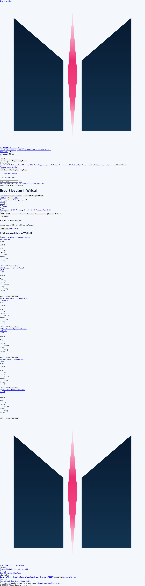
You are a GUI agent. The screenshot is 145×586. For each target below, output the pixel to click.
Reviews (42, 184)
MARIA (2, 392)
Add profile (4, 152)
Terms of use (25, 577)
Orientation (30, 214)
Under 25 (12, 150)
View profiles (40, 195)
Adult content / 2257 (45, 577)
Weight (8, 214)
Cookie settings (58, 577)
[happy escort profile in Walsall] (12, 359)
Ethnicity (50, 214)
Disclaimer (33, 577)
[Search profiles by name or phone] (20, 181)
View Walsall (14, 228)
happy (2, 361)
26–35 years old (23, 150)
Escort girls (4, 150)
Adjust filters (4, 228)
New (37, 184)
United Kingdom (15, 581)
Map (4, 198)
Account (66, 577)
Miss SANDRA (5, 239)
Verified (27, 184)
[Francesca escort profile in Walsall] (13, 298)
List (1, 198)
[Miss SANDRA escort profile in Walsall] (15, 237)
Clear (2, 202)
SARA (2, 270)
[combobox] (9, 181)
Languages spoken (40, 214)
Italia (28, 581)
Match (16, 198)
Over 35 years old (36, 150)
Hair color (22, 214)
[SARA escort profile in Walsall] (12, 268)
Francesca (4, 300)
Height (2, 214)
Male (45, 150)
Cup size (15, 214)
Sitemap (73, 577)
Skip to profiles (5, 1)
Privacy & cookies (13, 577)
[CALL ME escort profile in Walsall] (13, 329)
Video (32, 184)
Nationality (58, 214)
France (23, 581)
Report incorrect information (49, 583)
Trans (49, 150)
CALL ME (3, 331)
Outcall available (17, 184)
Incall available (5, 184)
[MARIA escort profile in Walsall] (12, 390)
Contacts (3, 577)
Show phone (14, 266)
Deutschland (4, 581)
